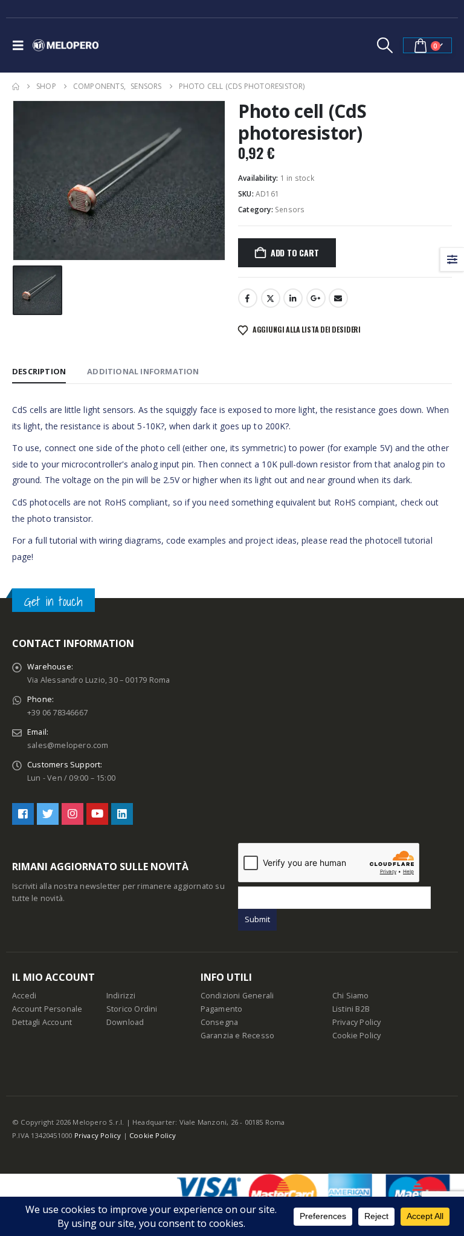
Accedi (24, 995)
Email (338, 298)
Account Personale (47, 1009)
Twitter (270, 298)
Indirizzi (121, 995)
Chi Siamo (350, 995)
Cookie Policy (356, 1035)
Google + (316, 298)
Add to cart (295, 252)
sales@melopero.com (68, 745)
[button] (21, 45)
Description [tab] (39, 371)
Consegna (220, 1022)
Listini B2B (351, 1009)
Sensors (289, 209)
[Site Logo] (66, 45)
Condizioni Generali (237, 995)
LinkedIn (293, 298)
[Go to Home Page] (15, 86)
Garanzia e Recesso (238, 1035)
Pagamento (222, 1009)
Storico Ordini (132, 1009)
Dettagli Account (42, 1022)
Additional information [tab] (143, 371)
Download (125, 1022)
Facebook (247, 298)
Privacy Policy (356, 1022)
